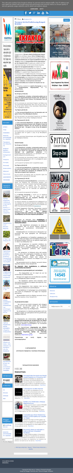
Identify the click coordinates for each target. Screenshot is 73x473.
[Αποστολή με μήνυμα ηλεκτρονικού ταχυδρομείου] (16, 369)
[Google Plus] (34, 12)
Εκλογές (5, 393)
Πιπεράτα (6, 159)
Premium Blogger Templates (46, 471)
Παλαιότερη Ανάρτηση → (40, 447)
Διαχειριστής (28, 19)
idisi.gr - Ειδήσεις (35, 469)
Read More (43, 385)
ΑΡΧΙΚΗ (5, 127)
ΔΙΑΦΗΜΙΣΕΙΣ (7, 177)
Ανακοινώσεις (7, 168)
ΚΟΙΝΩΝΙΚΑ (6, 133)
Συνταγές (6, 162)
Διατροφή (6, 165)
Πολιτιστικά (6, 174)
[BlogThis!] (17, 369)
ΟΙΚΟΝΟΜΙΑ (6, 180)
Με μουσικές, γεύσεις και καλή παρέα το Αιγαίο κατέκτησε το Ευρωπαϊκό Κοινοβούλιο (33, 431)
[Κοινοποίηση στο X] (19, 369)
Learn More (34, 9)
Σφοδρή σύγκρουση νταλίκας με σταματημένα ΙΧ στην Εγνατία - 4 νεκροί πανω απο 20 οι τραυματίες (7, 205)
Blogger (49, 469)
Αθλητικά (6, 171)
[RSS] (47, 12)
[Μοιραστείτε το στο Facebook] (21, 369)
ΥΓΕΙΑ (4, 130)
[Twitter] (30, 12)
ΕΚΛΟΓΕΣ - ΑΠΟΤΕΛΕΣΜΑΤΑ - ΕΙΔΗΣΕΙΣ (7, 137)
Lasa (36, 471)
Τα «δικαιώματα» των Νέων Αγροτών (33, 388)
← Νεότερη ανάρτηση (20, 447)
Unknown (52, 293)
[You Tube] (43, 12)
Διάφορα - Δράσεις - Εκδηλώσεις (6, 150)
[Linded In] (39, 12)
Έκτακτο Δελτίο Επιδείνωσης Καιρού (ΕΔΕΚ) (30, 23)
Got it (41, 9)
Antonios (52, 290)
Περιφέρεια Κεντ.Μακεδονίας (7, 143)
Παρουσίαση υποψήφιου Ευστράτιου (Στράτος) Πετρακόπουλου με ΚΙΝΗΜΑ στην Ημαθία (7, 256)
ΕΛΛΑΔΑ (5, 395)
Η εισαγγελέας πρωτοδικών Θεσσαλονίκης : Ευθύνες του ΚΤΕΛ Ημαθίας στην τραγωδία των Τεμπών (34, 416)
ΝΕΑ (4, 398)
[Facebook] (26, 12)
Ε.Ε (4, 390)
